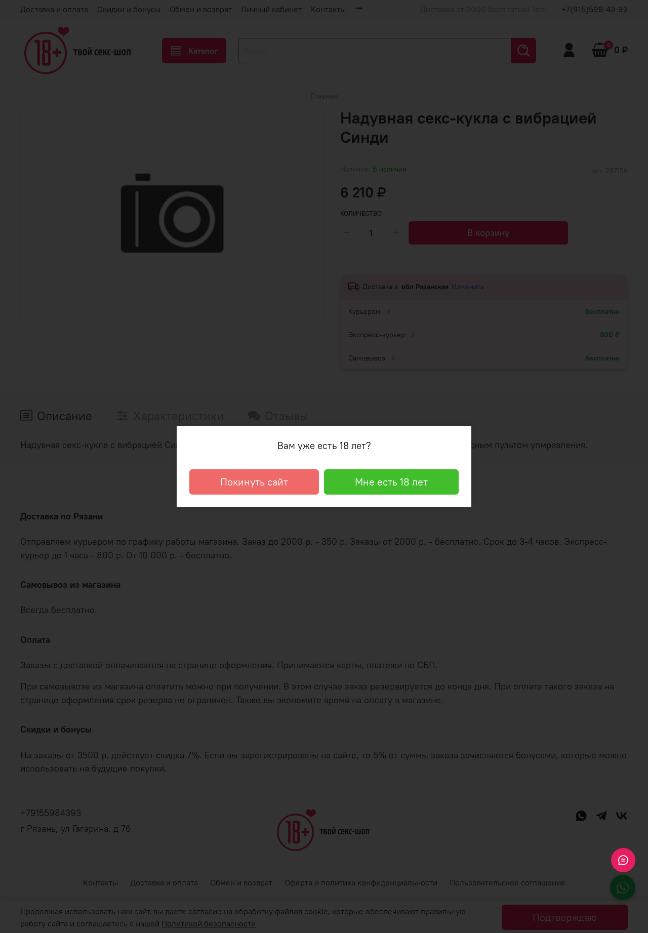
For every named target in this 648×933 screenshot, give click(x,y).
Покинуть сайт (254, 481)
